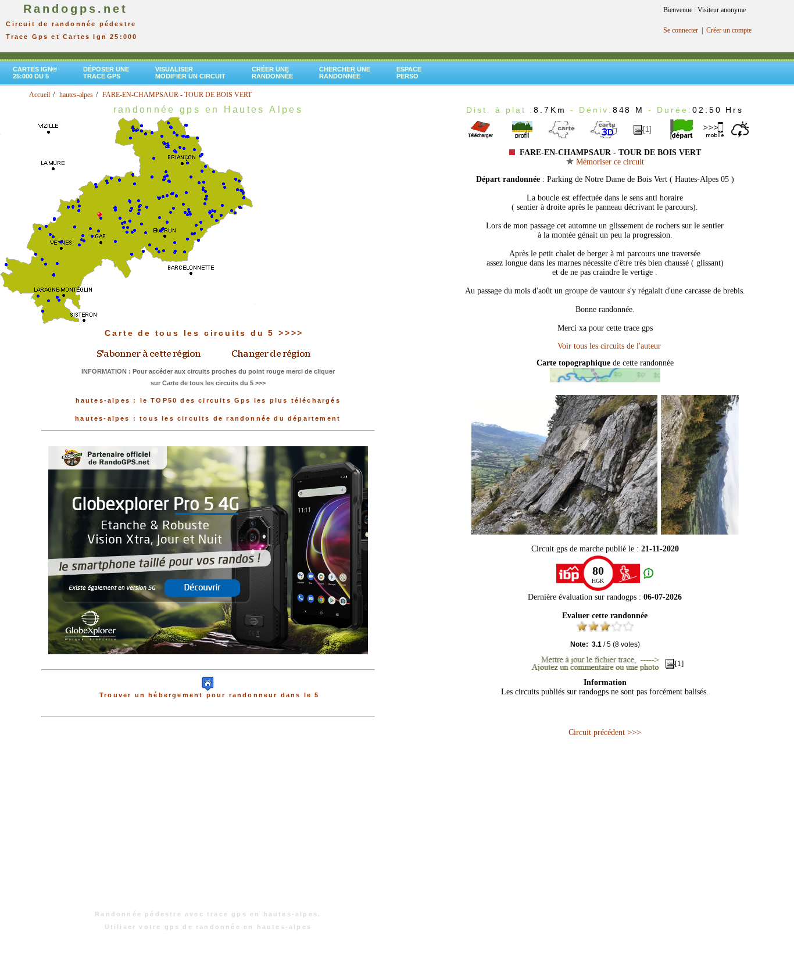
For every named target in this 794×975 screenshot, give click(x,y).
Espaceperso (408, 73)
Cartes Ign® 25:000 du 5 (35, 73)
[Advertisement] (208, 819)
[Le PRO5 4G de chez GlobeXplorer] (208, 663)
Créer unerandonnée (272, 73)
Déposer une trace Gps (106, 73)
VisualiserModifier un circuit (190, 73)
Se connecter (680, 30)
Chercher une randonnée (344, 73)
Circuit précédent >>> (604, 732)
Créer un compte (729, 30)
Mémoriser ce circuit (609, 161)
